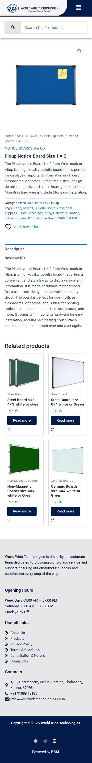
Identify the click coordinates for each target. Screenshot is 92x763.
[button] (78, 8)
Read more (22, 420)
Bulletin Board (45, 208)
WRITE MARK (67, 218)
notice (74, 213)
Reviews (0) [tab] (15, 258)
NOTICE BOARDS (30, 136)
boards (28, 208)
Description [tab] (15, 249)
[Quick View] (16, 411)
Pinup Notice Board (42, 218)
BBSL (55, 752)
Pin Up (51, 136)
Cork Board (28, 213)
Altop (17, 208)
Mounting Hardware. (53, 213)
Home (9, 136)
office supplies (15, 218)
